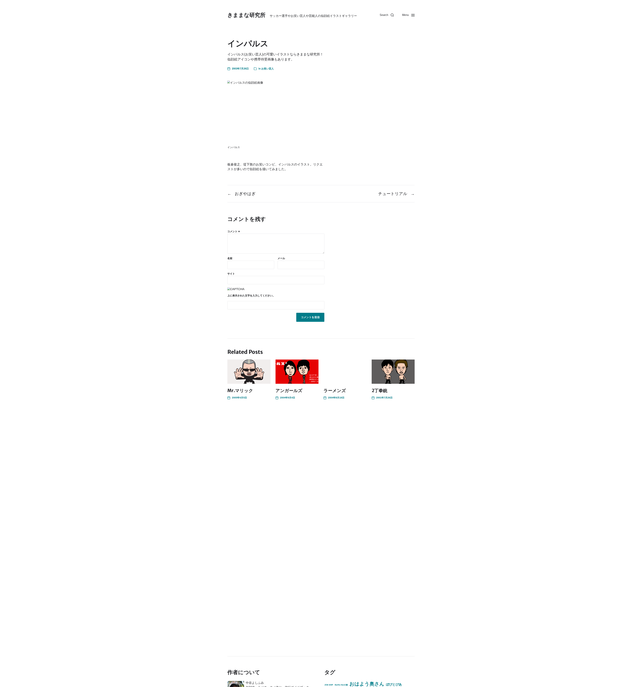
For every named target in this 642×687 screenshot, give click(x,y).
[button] (387, 15)
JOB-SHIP (328, 685)
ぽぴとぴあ (394, 684)
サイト (231, 273)
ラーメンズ (335, 390)
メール (281, 258)
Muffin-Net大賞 (341, 685)
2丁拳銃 (379, 390)
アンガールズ (289, 390)
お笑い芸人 (267, 68)
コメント (233, 231)
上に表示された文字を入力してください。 (251, 295)
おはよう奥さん (366, 683)
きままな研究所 (246, 15)
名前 (229, 258)
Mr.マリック (240, 390)
